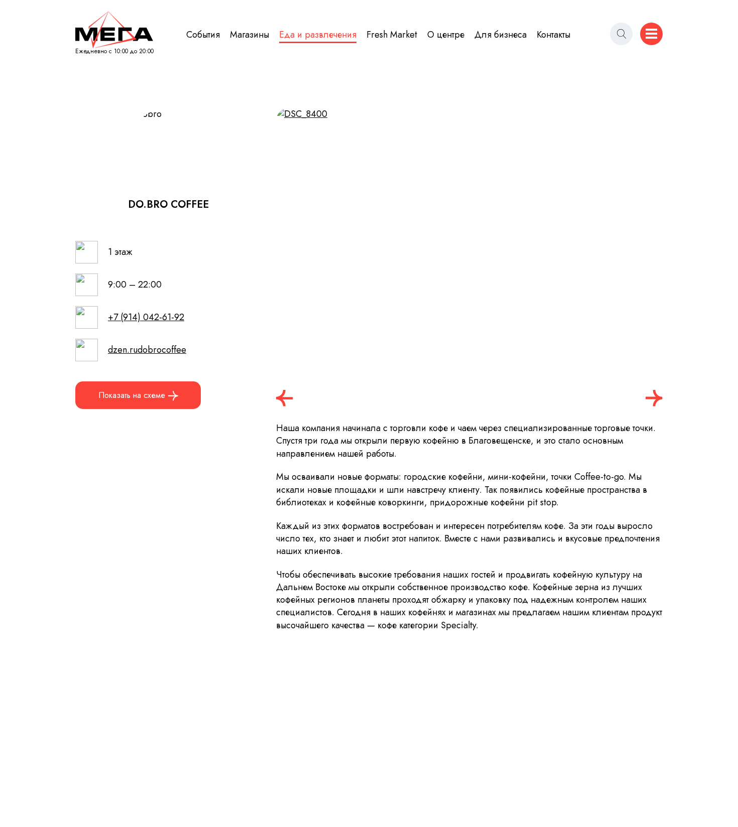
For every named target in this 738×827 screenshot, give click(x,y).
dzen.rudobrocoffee (147, 350)
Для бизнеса (500, 35)
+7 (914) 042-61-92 (146, 317)
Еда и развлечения (317, 35)
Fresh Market (391, 35)
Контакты (553, 35)
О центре (445, 35)
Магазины (249, 35)
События (203, 35)
